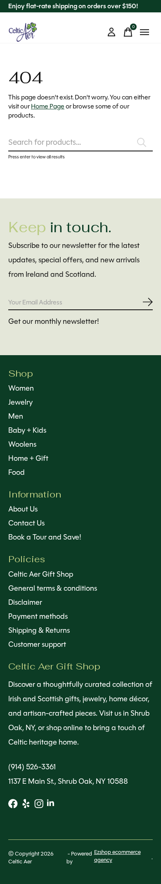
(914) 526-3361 (32, 766)
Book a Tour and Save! (44, 537)
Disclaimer (25, 602)
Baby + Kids (27, 430)
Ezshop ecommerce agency (117, 856)
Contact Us (26, 523)
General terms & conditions (52, 588)
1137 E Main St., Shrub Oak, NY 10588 (68, 781)
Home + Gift (28, 458)
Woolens (22, 444)
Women (21, 388)
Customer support (37, 644)
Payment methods (38, 616)
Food (16, 472)
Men (15, 416)
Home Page (47, 106)
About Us (23, 509)
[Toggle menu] (144, 32)
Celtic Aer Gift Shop (40, 574)
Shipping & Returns (39, 630)
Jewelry (20, 402)
